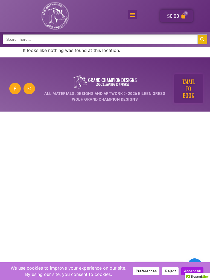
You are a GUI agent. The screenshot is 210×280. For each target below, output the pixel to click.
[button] (132, 14)
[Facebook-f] (15, 88)
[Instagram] (29, 88)
